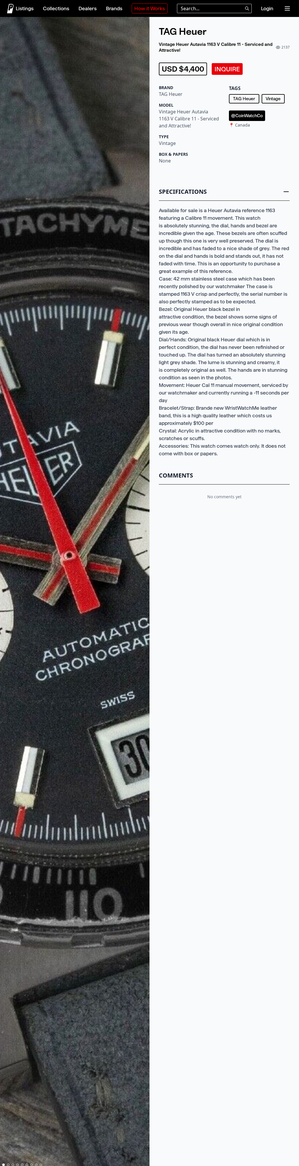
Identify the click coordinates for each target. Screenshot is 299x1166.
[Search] (247, 8)
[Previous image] (7, 592)
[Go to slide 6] (27, 1165)
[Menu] (287, 8)
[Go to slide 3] (13, 1165)
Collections (56, 8)
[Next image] (142, 592)
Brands (114, 8)
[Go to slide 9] (41, 1165)
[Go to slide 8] (36, 1165)
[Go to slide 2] (8, 1165)
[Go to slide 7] (31, 1165)
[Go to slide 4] (17, 1165)
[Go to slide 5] (22, 1165)
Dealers (88, 8)
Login (267, 8)
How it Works (149, 8)
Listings (25, 8)
